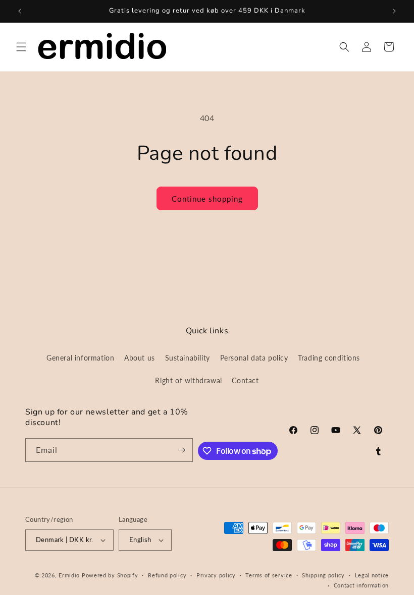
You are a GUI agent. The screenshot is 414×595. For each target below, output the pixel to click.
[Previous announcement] (20, 11)
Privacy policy (216, 575)
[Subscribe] (181, 450)
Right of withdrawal (188, 380)
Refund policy (167, 575)
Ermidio (69, 575)
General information (80, 357)
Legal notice (372, 575)
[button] (21, 47)
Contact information (361, 585)
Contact (245, 380)
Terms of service (268, 575)
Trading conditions (329, 357)
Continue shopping (207, 198)
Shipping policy (323, 575)
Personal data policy (254, 357)
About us (139, 357)
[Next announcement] (394, 11)
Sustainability (187, 357)
